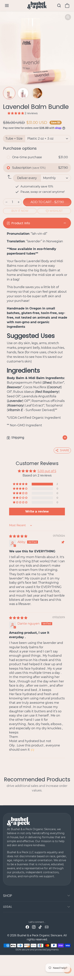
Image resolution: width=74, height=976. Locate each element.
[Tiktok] (40, 926)
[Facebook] (27, 926)
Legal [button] (7, 907)
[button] (10, 5)
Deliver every (27, 178)
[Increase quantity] (18, 202)
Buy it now (19, 211)
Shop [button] (7, 895)
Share (64, 450)
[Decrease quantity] (6, 202)
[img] (18, 536)
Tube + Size (14, 138)
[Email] (46, 926)
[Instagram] (34, 926)
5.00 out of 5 (47, 471)
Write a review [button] (37, 511)
